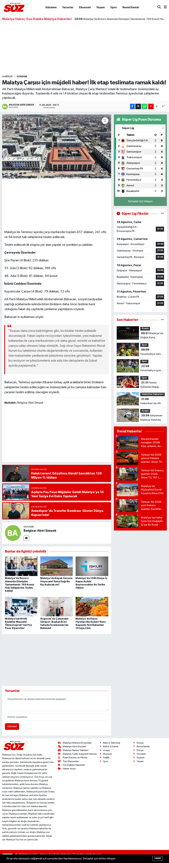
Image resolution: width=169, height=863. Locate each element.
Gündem (51, 7)
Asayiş (145, 328)
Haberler (7, 76)
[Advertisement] (84, 49)
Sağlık (106, 757)
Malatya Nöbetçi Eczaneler (77, 743)
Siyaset (141, 757)
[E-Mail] (26, 538)
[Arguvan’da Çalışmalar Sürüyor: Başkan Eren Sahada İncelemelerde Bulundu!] (56, 606)
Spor (113, 7)
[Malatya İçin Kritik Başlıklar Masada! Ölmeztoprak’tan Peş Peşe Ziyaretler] (21, 606)
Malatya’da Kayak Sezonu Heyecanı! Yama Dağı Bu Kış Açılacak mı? (56, 581)
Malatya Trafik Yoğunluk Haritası (80, 754)
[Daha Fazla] (151, 106)
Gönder (12, 726)
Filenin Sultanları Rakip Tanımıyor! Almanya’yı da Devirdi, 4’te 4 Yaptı (149, 385)
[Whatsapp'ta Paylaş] (144, 106)
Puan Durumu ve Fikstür (75, 757)
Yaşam (100, 7)
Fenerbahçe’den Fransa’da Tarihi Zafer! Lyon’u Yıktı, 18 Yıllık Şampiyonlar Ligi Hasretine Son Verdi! (151, 352)
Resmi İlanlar (130, 7)
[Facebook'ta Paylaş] (132, 106)
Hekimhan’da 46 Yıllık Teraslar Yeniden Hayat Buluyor (150, 402)
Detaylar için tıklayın (140, 201)
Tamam (157, 858)
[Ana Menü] (164, 7)
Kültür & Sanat (110, 746)
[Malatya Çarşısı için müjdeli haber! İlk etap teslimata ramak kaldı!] (56, 146)
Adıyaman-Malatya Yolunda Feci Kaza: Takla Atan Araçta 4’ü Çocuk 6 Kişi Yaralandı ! (151, 418)
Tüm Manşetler (71, 761)
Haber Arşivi (69, 768)
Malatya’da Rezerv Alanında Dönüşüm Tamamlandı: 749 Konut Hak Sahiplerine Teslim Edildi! (120, 18)
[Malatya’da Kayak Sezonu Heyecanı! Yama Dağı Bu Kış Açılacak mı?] (56, 566)
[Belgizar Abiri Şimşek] (13, 532)
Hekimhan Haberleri (152, 394)
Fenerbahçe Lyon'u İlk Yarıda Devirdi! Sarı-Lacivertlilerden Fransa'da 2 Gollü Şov (152, 369)
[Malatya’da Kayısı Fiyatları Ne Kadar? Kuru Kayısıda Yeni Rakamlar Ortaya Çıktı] (92, 606)
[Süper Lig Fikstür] (162, 213)
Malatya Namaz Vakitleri (75, 750)
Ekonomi (85, 7)
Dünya (140, 743)
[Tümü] (162, 319)
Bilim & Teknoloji (111, 743)
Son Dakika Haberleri (74, 765)
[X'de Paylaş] (138, 106)
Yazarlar (67, 7)
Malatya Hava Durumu (74, 746)
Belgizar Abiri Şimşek (40, 530)
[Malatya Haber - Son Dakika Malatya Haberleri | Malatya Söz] (14, 7)
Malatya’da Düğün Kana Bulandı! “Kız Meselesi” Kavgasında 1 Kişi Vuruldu (151, 336)
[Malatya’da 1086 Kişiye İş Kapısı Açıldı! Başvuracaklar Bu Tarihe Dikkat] (92, 566)
